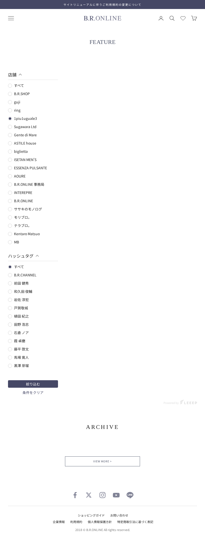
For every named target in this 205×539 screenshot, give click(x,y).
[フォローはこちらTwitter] (88, 495)
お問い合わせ (119, 515)
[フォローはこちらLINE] (130, 495)
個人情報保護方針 (100, 522)
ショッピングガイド (91, 515)
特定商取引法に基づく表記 (135, 522)
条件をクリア (33, 392)
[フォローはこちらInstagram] (102, 495)
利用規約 (76, 522)
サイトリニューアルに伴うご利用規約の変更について (103, 4)
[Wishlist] (183, 18)
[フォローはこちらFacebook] (75, 495)
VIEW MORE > (102, 461)
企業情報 (59, 522)
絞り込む (33, 383)
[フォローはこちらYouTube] (116, 495)
